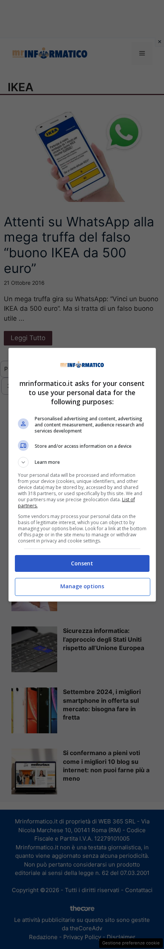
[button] (82, 462)
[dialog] (82, 475)
